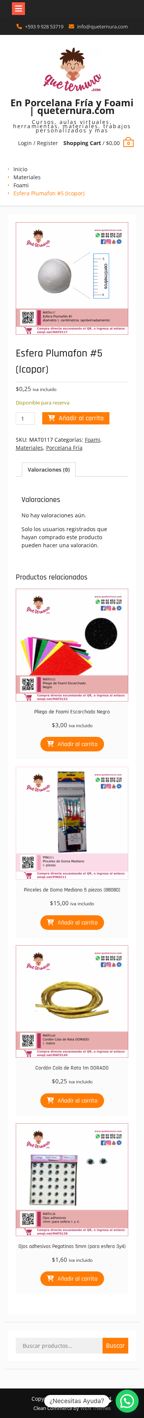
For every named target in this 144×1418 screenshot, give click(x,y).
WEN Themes (95, 1408)
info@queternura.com (102, 26)
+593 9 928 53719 (44, 26)
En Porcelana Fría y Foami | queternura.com (72, 106)
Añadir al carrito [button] (78, 744)
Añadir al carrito (81, 418)
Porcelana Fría (64, 447)
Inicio (20, 169)
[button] (127, 1401)
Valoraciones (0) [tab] (49, 469)
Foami (21, 185)
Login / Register (38, 143)
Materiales (27, 177)
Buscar (115, 1345)
